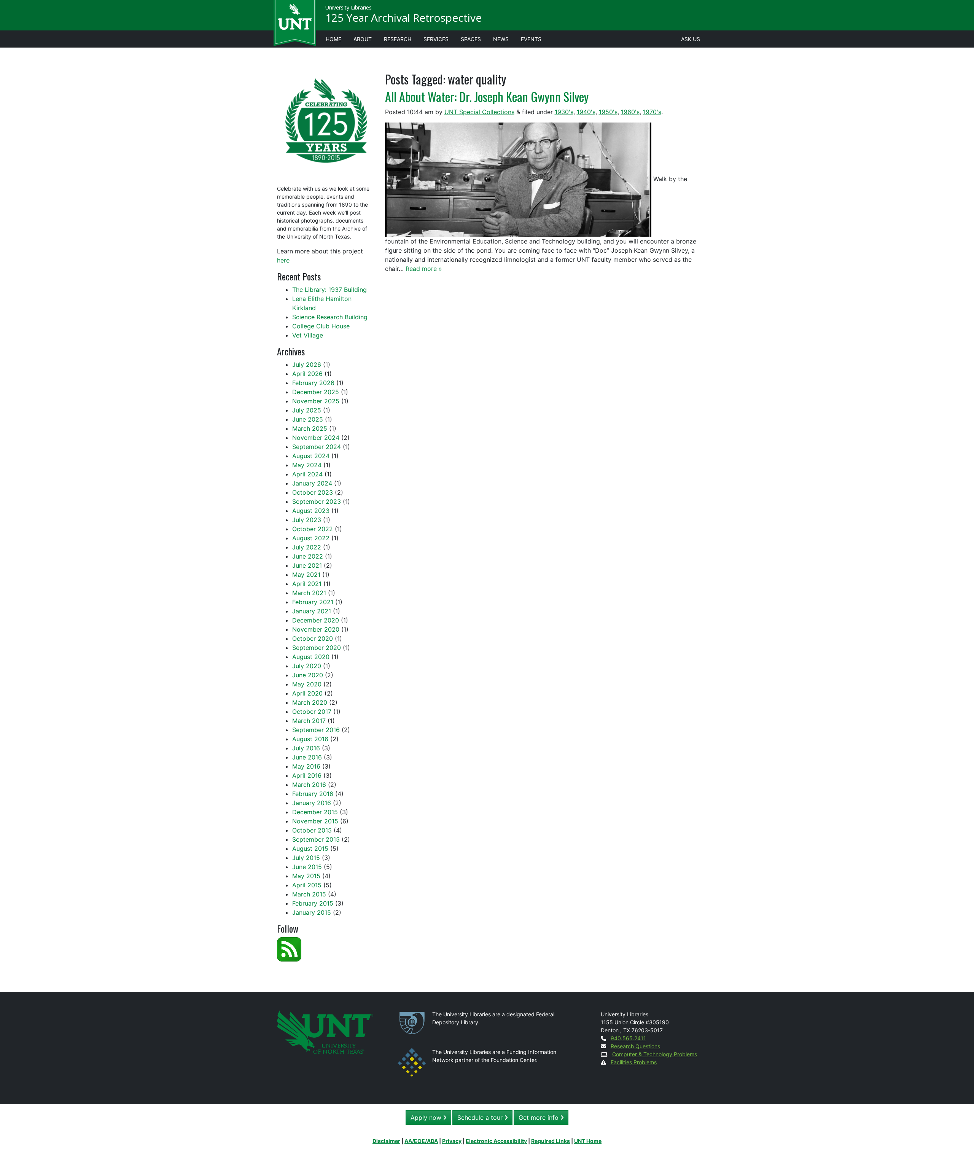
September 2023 (316, 501)
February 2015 (312, 903)
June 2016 (307, 757)
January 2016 (311, 803)
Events (531, 39)
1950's (608, 112)
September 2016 (316, 730)
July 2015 (306, 857)
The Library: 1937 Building (329, 289)
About (362, 39)
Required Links (550, 1141)
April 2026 (307, 373)
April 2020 (307, 693)
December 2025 (315, 392)
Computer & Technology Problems (654, 1054)
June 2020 (307, 675)
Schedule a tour (481, 1117)
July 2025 (306, 410)
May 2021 (306, 574)
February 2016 (312, 794)
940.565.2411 (628, 1038)
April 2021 (306, 583)
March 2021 (309, 593)
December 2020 (315, 620)
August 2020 (310, 657)
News (501, 39)
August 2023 (310, 510)
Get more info (539, 1117)
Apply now (427, 1117)
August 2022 (310, 538)
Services (436, 39)
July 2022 (306, 547)
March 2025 (309, 428)
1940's (586, 112)
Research (397, 39)
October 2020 (312, 638)
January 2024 (312, 483)
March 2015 (309, 894)
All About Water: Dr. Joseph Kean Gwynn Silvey (487, 96)
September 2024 (316, 447)
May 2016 (306, 766)
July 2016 (306, 748)
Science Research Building (330, 317)
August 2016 (310, 739)
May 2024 (306, 465)
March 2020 (309, 702)
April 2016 (306, 775)
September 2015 (316, 839)
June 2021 (307, 565)
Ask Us (690, 39)
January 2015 (311, 912)
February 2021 (312, 602)
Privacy (452, 1141)
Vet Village (307, 335)
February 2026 (313, 383)
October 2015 (312, 830)
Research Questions (635, 1046)
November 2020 (315, 629)
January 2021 (311, 611)
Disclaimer (386, 1141)
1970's (652, 112)
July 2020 (306, 666)
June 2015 (307, 867)
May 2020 (306, 684)
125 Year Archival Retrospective (403, 17)
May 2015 (306, 876)
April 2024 (307, 474)
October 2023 (312, 492)
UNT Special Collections (479, 112)
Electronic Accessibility (496, 1141)
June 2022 (307, 556)
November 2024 (315, 437)
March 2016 (309, 784)
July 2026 (306, 364)
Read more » (424, 268)
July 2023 (306, 520)
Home (333, 39)
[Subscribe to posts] (289, 948)
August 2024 (310, 456)
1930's (564, 112)
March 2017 (309, 720)
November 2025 (315, 401)
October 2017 (311, 711)
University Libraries (348, 7)
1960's (630, 112)
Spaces (471, 39)
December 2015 (315, 812)
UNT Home (588, 1141)
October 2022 (312, 529)
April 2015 (306, 885)
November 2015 (315, 821)
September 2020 (316, 647)
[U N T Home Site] (325, 1031)
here (283, 260)
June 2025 (307, 419)
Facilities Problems (634, 1062)
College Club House (321, 326)
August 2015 (310, 848)
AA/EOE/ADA (421, 1141)
